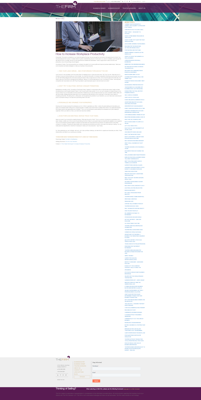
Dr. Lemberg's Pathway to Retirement (132, 214)
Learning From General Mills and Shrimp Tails (134, 77)
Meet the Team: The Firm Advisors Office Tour (134, 178)
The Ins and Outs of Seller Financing (135, 244)
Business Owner (79, 364)
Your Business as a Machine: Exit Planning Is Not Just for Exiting (134, 88)
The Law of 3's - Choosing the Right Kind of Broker (134, 304)
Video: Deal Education (131, 171)
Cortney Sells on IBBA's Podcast (134, 204)
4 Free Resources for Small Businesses (132, 61)
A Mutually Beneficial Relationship (135, 307)
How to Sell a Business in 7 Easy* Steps (134, 143)
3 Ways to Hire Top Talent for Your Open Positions (135, 40)
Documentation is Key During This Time (134, 151)
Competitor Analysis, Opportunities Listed (131, 258)
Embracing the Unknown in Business (135, 64)
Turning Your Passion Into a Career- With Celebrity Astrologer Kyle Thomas (135, 25)
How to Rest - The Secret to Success (133, 32)
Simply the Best (129, 256)
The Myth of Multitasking (71, 139)
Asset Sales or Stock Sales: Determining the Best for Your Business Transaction (133, 295)
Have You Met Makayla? (131, 211)
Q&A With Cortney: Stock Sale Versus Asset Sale (133, 240)
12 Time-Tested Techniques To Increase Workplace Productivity (75, 144)
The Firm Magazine (99, 1)
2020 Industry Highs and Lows (133, 132)
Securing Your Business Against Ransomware (134, 182)
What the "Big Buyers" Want (132, 134)
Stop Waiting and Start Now (133, 50)
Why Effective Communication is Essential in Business (134, 71)
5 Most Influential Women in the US (134, 100)
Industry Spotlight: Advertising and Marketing (134, 174)
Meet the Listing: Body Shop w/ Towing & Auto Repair (133, 162)
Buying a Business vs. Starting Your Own (135, 325)
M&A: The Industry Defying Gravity (134, 208)
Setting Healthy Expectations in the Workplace (134, 67)
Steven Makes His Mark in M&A (133, 217)
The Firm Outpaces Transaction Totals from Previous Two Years (134, 340)
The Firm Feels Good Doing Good (134, 230)
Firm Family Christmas (131, 199)
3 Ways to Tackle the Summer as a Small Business (134, 57)
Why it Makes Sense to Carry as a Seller (134, 122)
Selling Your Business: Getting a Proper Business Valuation (134, 291)
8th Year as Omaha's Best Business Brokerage (134, 273)
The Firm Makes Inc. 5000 (132, 206)
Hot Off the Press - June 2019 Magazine (133, 220)
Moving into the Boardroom (133, 322)
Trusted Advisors (80, 366)
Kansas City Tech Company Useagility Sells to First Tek (133, 266)
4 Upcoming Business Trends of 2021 (135, 115)
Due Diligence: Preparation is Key (134, 85)
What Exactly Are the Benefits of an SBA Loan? (134, 128)
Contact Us (78, 370)
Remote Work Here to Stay (132, 74)
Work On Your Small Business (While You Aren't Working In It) (135, 158)
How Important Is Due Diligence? (134, 106)
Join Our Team (78, 372)
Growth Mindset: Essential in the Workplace (134, 53)
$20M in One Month (130, 190)
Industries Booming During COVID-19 (135, 117)
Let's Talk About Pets (131, 126)
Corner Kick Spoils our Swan (133, 232)
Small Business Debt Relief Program (135, 155)
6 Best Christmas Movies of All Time (135, 108)
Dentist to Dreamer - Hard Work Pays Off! (134, 262)
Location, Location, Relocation (133, 188)
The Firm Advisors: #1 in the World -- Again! (135, 147)
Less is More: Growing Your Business (135, 44)
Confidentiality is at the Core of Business (134, 319)
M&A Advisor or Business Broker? (134, 141)
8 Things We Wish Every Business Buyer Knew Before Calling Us (134, 287)
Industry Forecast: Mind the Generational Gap (132, 283)
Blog (76, 374)
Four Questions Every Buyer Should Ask (133, 336)
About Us (77, 368)
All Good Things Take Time (132, 223)
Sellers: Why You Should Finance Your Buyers (134, 277)
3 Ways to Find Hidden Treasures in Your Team (134, 36)
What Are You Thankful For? (133, 119)
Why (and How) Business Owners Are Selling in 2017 (135, 300)
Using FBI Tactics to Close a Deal (134, 29)
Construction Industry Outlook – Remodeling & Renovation (134, 111)
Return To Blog (60, 18)
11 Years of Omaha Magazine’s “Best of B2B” (134, 81)
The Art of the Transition (71, 141)
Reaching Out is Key (130, 310)
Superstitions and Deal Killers (133, 165)
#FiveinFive (128, 270)
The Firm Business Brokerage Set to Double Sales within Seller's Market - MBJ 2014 (135, 348)
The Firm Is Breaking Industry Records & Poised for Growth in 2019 (134, 251)
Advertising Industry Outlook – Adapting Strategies (134, 103)
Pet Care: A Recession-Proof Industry (133, 193)
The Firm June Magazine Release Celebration (134, 226)
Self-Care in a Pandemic (131, 95)
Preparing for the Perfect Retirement (132, 247)
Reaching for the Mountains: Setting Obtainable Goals (133, 47)
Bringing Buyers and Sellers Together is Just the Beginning (133, 329)
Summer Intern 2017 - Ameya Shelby (134, 280)
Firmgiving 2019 (129, 201)
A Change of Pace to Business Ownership (133, 315)
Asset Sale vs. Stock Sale (132, 97)
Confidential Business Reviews (133, 312)
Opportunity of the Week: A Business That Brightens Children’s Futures (135, 236)
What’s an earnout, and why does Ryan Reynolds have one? (134, 137)
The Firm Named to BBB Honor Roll (134, 196)
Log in (143, 1)
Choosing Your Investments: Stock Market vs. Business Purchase (134, 168)
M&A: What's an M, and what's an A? (134, 185)
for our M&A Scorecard (132, 389)
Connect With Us (136, 1)
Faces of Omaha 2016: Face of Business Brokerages (133, 344)
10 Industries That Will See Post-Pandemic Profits (134, 91)
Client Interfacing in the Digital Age (135, 333)
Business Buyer (79, 362)
